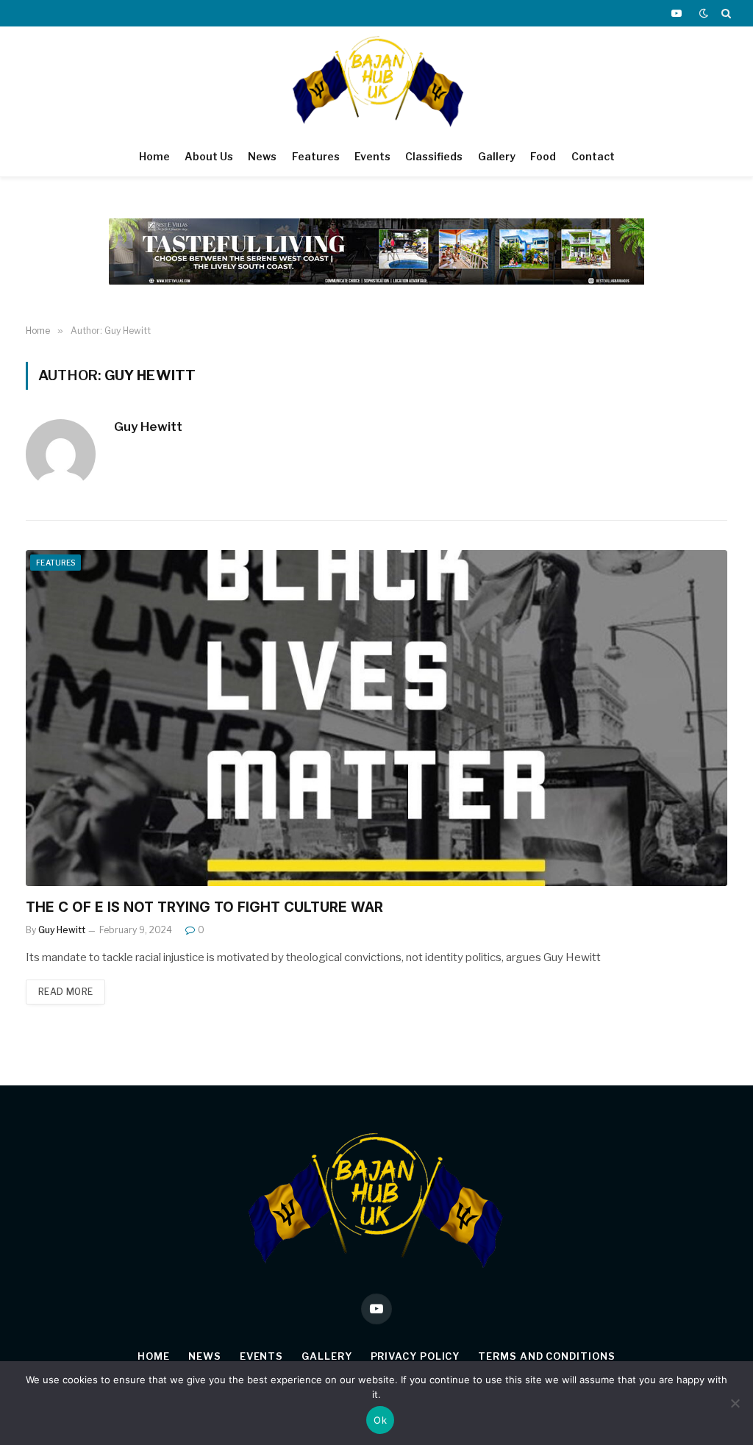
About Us (209, 156)
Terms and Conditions (546, 1356)
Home (154, 156)
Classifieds (434, 156)
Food (543, 156)
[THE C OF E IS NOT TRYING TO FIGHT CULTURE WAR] (376, 717)
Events (372, 156)
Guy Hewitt (148, 426)
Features (316, 156)
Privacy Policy (415, 1356)
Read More (65, 991)
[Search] (724, 13)
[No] (734, 1403)
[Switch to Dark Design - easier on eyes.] (704, 13)
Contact (593, 156)
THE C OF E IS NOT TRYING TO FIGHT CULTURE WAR (204, 907)
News (262, 156)
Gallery (496, 156)
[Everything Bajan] (376, 81)
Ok (380, 1420)
